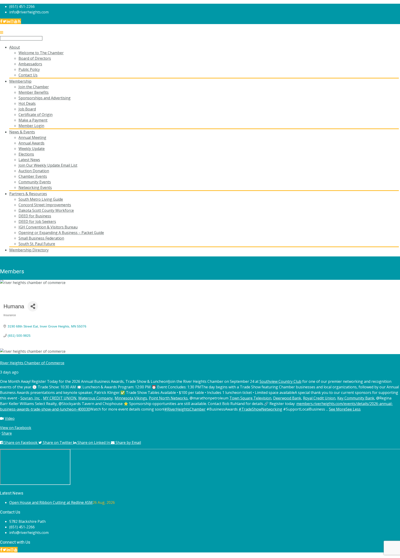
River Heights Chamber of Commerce (32, 362)
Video (10, 418)
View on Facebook (15, 427)
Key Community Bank (355, 398)
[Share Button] (33, 306)
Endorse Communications (378, 555)
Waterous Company (95, 398)
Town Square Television (250, 398)
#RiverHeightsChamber (185, 409)
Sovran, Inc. (30, 398)
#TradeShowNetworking (260, 409)
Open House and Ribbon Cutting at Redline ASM (51, 502)
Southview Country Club (280, 381)
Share (7, 433)
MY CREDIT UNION (59, 398)
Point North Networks (168, 398)
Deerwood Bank (287, 398)
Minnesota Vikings (131, 398)
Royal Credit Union (319, 398)
